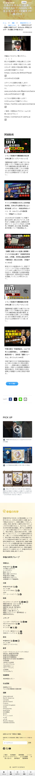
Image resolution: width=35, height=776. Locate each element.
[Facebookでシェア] (10, 399)
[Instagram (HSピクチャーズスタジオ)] (27, 602)
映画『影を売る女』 (8, 614)
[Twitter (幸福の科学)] (11, 567)
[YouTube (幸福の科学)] (16, 567)
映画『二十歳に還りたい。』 (11, 610)
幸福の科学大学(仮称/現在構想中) (13, 659)
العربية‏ (5, 717)
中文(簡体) (6, 712)
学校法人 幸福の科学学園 (10, 653)
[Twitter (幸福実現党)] (11, 641)
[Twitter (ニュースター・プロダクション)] (21, 622)
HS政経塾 (6, 660)
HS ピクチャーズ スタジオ (10, 602)
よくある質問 (24, 756)
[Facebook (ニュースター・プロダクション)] (24, 622)
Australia (6, 710)
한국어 (5, 714)
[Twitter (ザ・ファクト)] (14, 627)
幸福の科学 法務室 (8, 575)
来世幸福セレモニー (9, 678)
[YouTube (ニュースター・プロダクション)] (26, 622)
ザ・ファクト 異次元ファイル (11, 631)
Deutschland (8, 701)
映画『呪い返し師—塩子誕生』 (12, 607)
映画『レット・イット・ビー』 (10, 609)
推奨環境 (21, 755)
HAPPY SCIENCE (18, 767)
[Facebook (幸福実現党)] (14, 641)
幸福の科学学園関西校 (10, 657)
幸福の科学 (6, 567)
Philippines (7, 708)
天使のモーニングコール (10, 633)
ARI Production (9, 623)
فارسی (5, 719)
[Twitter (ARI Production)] (16, 624)
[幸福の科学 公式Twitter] (7, 748)
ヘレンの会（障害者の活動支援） (12, 689)
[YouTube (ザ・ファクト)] (11, 627)
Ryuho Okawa (8, 721)
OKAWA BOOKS (9, 722)
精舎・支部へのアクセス (10, 574)
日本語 (24, 2)
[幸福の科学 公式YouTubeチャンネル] (10, 748)
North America (8, 698)
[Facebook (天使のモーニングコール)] (21, 633)
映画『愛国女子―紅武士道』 (11, 605)
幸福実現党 (6, 640)
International (8, 696)
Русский (8, 715)
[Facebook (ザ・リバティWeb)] (19, 590)
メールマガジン (7, 570)
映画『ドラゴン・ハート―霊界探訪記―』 (14, 612)
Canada (6, 700)
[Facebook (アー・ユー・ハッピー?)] (21, 594)
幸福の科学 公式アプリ (10, 577)
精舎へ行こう (7, 572)
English (29, 2)
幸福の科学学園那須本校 (10, 655)
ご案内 (5, 755)
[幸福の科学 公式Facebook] (4, 748)
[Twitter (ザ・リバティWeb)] (16, 590)
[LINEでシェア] (20, 399)
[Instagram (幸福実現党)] (19, 641)
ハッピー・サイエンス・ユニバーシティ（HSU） (16, 652)
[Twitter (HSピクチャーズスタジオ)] (20, 602)
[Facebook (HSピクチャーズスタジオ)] (22, 602)
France (5, 703)
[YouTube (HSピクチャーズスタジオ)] (25, 602)
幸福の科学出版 (8, 586)
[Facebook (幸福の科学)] (14, 567)
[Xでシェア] (15, 399)
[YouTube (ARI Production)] (19, 624)
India (5, 707)
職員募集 (25, 758)
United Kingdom (9, 705)
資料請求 (17, 758)
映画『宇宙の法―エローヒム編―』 (13, 603)
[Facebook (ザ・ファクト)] (16, 627)
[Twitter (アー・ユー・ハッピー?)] (18, 594)
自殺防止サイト (7, 687)
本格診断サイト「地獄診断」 (11, 579)
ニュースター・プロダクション (11, 621)
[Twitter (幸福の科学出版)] (14, 587)
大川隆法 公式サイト (9, 568)
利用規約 (13, 755)
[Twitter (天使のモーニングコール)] (19, 633)
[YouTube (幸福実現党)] (16, 641)
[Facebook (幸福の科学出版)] (16, 587)
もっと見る (12, 383)
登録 (29, 742)
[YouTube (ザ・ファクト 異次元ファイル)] (21, 631)
